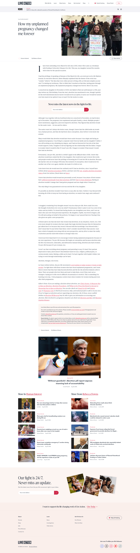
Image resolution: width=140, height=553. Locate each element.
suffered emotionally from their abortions (56, 180)
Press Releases (22, 528)
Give (119, 3)
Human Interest (25, 58)
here (67, 173)
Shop (84, 3)
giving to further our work (77, 310)
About (19, 516)
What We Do (48, 3)
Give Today (91, 506)
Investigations (50, 523)
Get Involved (77, 3)
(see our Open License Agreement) (57, 323)
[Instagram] (121, 9)
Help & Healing (100, 3)
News (69, 3)
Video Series (62, 3)
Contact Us (21, 531)
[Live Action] (24, 3)
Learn (55, 3)
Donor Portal (110, 3)
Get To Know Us (79, 516)
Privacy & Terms (33, 546)
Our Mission (78, 520)
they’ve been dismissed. (84, 180)
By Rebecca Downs (36, 58)
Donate (20, 520)
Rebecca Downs (90, 394)
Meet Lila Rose (78, 523)
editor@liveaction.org (50, 314)
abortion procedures (55, 171)
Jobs (19, 526)
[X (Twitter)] (118, 9)
